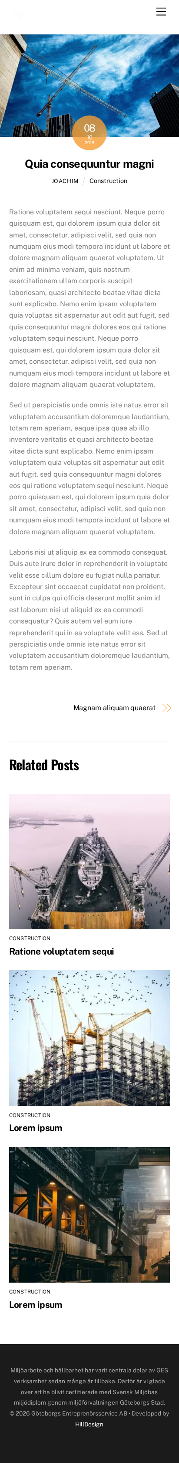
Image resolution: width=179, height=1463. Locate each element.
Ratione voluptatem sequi (61, 951)
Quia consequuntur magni (89, 163)
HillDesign (89, 1424)
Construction (108, 180)
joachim (65, 181)
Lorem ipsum (36, 1127)
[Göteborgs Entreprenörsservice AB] (36, 18)
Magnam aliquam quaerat (114, 708)
